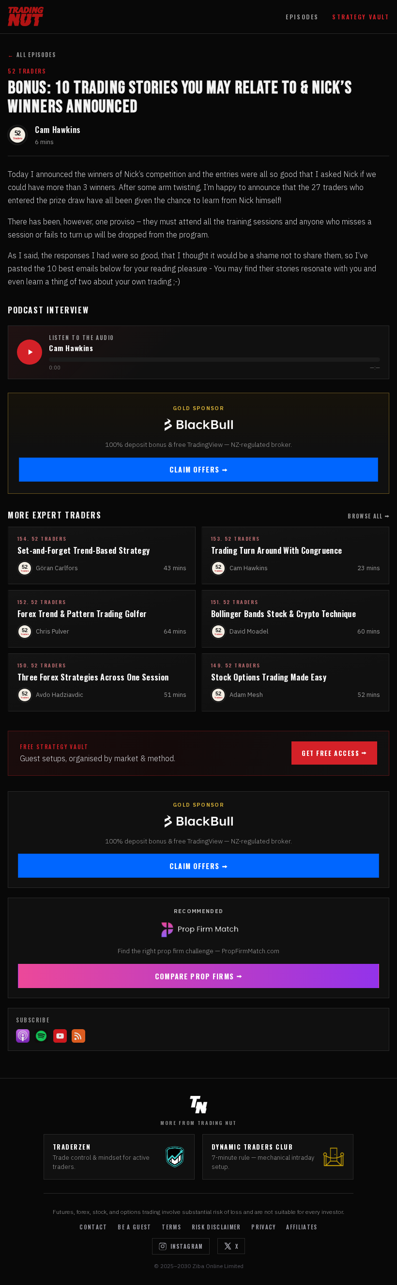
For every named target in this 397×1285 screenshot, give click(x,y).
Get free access (330, 753)
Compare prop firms (194, 976)
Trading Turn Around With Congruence (276, 550)
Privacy (263, 1227)
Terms (171, 1227)
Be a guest (134, 1227)
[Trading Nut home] (26, 16)
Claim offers (194, 469)
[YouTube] (60, 1036)
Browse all (365, 516)
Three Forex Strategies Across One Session (93, 677)
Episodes (302, 17)
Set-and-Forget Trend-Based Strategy (83, 550)
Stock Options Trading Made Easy (268, 677)
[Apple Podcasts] (23, 1036)
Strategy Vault (360, 17)
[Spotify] (41, 1036)
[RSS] (78, 1036)
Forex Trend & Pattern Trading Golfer (82, 613)
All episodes (32, 55)
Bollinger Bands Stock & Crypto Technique (283, 613)
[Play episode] (29, 352)
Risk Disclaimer (216, 1227)
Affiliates (301, 1227)
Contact (93, 1227)
